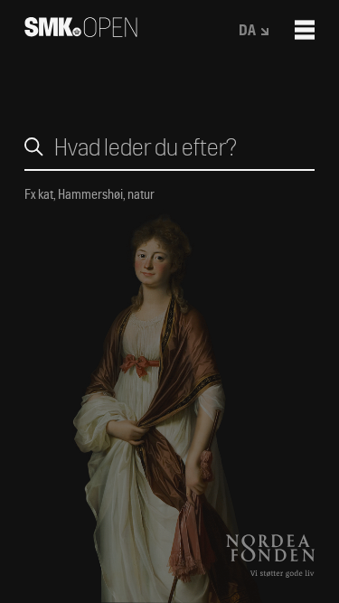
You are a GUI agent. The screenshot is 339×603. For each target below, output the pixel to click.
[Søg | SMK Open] (80, 31)
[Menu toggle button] (305, 30)
